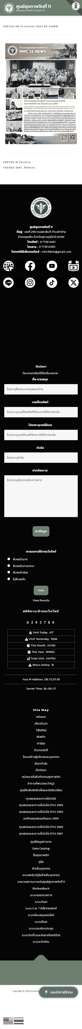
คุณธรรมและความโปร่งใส (41, 798)
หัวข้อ (41, 448)
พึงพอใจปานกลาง (23, 566)
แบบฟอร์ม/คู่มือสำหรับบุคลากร (41, 875)
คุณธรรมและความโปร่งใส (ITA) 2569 (41, 805)
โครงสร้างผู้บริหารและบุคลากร (41, 757)
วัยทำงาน (29, 168)
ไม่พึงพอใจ (19, 579)
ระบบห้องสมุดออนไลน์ (41, 915)
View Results (41, 600)
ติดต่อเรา (41, 770)
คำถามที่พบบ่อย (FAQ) (41, 783)
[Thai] (19, 1021)
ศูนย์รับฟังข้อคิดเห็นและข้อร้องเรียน (41, 790)
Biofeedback (41, 888)
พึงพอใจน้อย (20, 572)
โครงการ (25, 162)
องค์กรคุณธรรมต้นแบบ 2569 (41, 818)
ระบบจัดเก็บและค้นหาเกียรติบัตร (41, 935)
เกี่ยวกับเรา (41, 723)
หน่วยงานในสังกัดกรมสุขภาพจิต (41, 777)
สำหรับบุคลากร (41, 868)
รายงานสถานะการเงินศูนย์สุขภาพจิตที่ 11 (41, 882)
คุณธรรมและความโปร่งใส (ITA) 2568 (41, 827)
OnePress (59, 970)
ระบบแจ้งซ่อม (41, 942)
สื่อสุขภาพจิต (41, 855)
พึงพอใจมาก (20, 559)
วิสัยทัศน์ (41, 730)
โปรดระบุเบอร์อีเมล (41, 425)
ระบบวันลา (41, 902)
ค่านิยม (41, 743)
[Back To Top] (41, 960)
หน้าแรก (41, 717)
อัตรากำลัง (41, 763)
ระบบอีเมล (41, 922)
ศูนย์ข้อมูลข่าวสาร (41, 842)
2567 (19, 168)
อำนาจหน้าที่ (41, 750)
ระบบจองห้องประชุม (41, 928)
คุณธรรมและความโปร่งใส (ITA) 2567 (41, 833)
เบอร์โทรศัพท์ (41, 402)
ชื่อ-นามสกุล (41, 379)
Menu (74, 8)
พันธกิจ (41, 737)
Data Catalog (41, 848)
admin (53, 26)
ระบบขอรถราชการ (41, 895)
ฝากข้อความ (41, 471)
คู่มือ (41, 862)
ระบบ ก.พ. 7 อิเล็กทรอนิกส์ (41, 908)
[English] (8, 1021)
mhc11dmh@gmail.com (56, 252)
